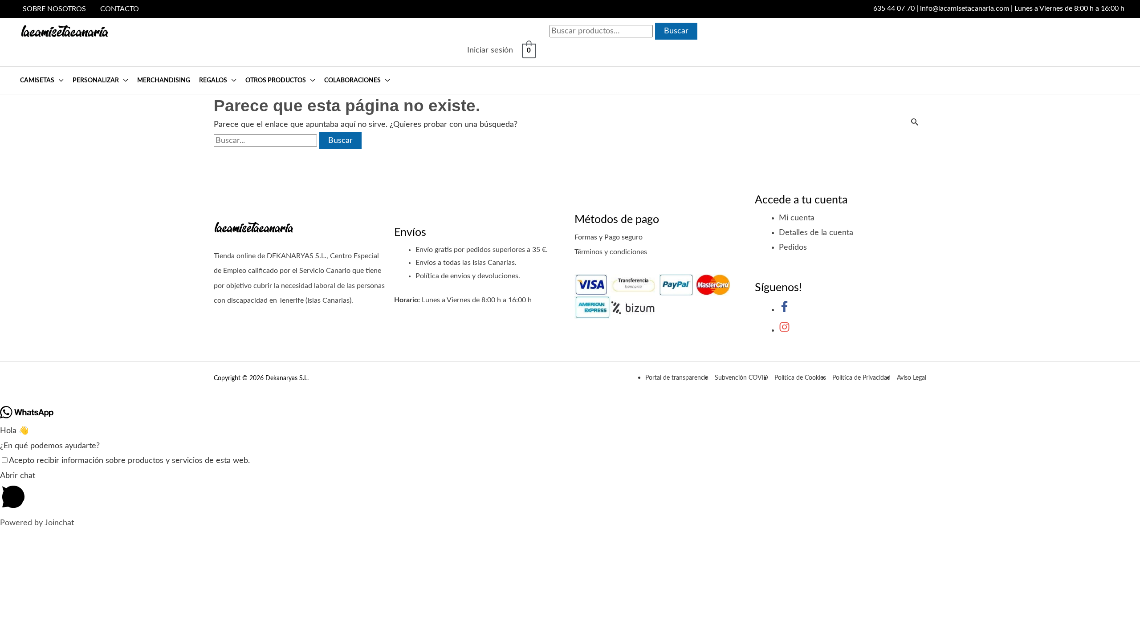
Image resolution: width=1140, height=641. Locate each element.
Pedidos (793, 247)
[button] (59, 80)
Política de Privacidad (861, 378)
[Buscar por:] (266, 141)
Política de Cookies (800, 378)
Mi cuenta (796, 218)
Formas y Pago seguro (608, 237)
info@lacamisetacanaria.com (964, 8)
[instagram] (784, 330)
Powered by (37, 523)
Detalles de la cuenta (816, 233)
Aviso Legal (911, 378)
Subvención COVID (741, 378)
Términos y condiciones (610, 252)
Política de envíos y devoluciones (466, 276)
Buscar (676, 31)
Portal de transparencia (676, 378)
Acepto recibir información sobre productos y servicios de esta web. (129, 461)
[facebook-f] (784, 310)
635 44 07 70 (894, 8)
